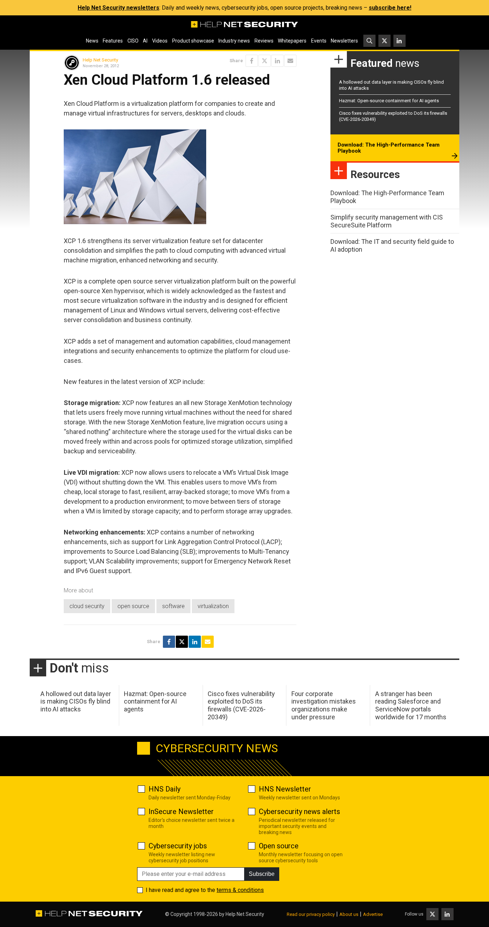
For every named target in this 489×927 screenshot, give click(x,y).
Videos (160, 41)
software (173, 606)
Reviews (264, 41)
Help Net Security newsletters (118, 7)
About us (348, 914)
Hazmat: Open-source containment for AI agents (389, 100)
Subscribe (262, 874)
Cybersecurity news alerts (299, 811)
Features (113, 41)
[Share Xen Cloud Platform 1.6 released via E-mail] (290, 61)
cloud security (87, 606)
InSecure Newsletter (181, 811)
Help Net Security (100, 60)
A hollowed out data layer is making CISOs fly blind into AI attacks (75, 701)
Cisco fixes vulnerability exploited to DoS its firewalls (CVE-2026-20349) (241, 705)
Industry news (234, 41)
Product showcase (193, 41)
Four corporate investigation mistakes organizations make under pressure (323, 705)
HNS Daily (164, 789)
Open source (279, 846)
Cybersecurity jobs (178, 846)
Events (318, 41)
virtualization (213, 606)
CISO (133, 41)
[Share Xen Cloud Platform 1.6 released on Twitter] (264, 61)
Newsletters (344, 41)
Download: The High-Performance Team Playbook (389, 148)
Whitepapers (292, 41)
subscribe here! (390, 7)
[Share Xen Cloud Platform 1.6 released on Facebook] (252, 61)
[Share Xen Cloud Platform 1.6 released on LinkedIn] (277, 61)
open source (133, 606)
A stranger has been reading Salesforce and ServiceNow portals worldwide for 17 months (410, 705)
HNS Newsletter (285, 789)
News (92, 41)
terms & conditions (240, 890)
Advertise (373, 914)
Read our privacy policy (311, 914)
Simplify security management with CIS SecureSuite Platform (386, 221)
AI (145, 41)
